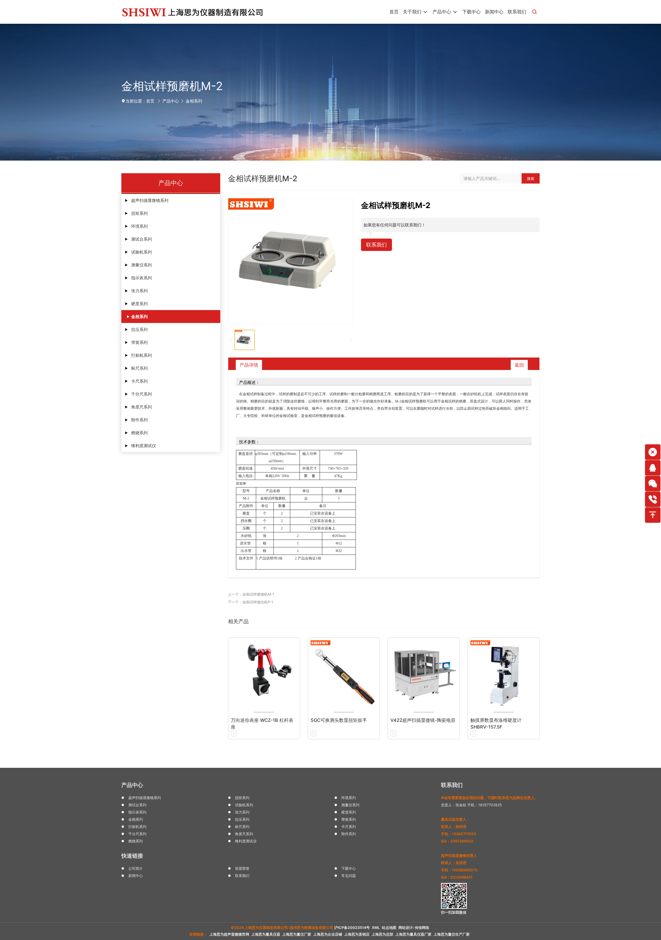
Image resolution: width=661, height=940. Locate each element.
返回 (519, 365)
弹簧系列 (139, 342)
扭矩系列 (139, 213)
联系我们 (376, 245)
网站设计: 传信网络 (413, 927)
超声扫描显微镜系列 (149, 200)
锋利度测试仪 (143, 445)
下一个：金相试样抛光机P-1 (250, 602)
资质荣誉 (242, 868)
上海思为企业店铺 (327, 934)
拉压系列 (139, 329)
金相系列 (194, 101)
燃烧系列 (139, 432)
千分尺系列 (141, 394)
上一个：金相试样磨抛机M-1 (251, 594)
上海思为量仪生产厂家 (452, 934)
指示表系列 (141, 277)
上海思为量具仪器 (265, 934)
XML (376, 927)
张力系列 (139, 290)
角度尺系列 (141, 406)
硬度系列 (139, 303)
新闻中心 (135, 875)
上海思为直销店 (356, 934)
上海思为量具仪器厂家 (413, 934)
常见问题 (348, 875)
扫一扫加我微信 (453, 912)
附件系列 (139, 419)
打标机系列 (141, 355)
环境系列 (139, 226)
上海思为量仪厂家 (296, 934)
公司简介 (135, 868)
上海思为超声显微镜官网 (229, 934)
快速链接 (132, 855)
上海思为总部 (382, 934)
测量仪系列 (141, 264)
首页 (150, 101)
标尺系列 (139, 368)
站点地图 (389, 927)
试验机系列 (141, 252)
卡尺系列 (139, 381)
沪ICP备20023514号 (352, 927)
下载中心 (348, 868)
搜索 (530, 178)
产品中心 (170, 101)
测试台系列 (141, 239)
